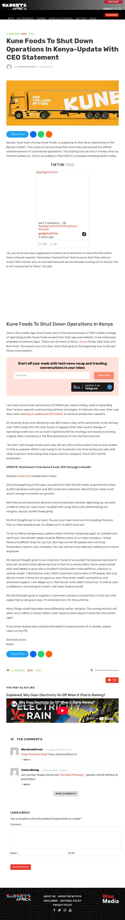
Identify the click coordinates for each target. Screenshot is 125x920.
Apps (11, 18)
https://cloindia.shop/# (35, 754)
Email (71, 853)
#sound (44, 229)
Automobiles (25, 18)
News (24, 34)
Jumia (83, 341)
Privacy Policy (62, 905)
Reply (27, 760)
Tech (31, 34)
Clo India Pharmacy (72, 774)
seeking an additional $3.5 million (41, 414)
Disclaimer (51, 900)
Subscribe (113, 2)
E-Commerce (13, 34)
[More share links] (49, 134)
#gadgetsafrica (49, 226)
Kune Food (24, 476)
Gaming (41, 18)
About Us (50, 896)
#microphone (68, 226)
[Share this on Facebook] (33, 134)
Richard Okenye (26, 67)
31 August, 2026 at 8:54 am (55, 770)
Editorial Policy (70, 900)
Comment (15, 824)
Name (14, 853)
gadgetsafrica (48, 233)
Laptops (81, 18)
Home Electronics (61, 18)
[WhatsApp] (41, 134)
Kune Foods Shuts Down (107, 670)
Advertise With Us (69, 896)
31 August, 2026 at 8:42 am (58, 750)
